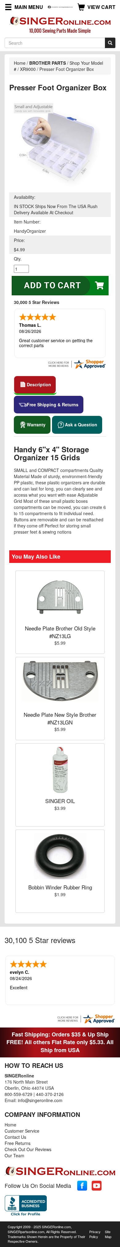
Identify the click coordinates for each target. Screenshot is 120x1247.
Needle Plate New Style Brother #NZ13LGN (60, 718)
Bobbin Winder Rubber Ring (60, 887)
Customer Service (22, 1131)
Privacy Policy (95, 1234)
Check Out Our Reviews (28, 1149)
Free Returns (17, 1143)
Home (20, 63)
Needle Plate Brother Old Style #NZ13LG (60, 631)
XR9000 (28, 69)
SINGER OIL (60, 801)
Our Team (14, 1155)
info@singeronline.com (40, 1100)
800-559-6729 (18, 1094)
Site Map (108, 1234)
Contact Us (15, 1137)
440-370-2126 (50, 1094)
